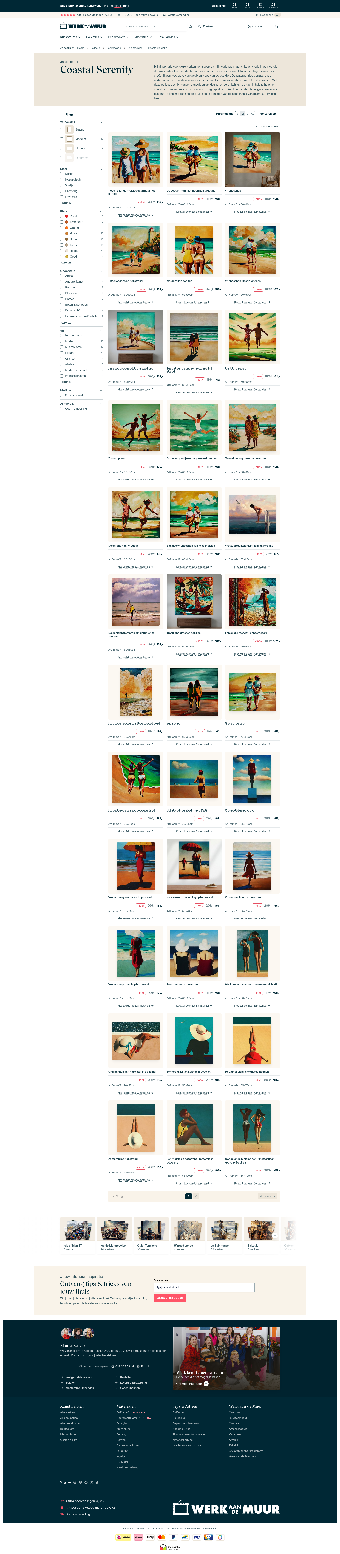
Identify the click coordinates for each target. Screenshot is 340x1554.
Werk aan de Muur (245, 1406)
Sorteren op (268, 113)
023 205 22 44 (124, 1366)
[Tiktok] (97, 1482)
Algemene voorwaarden (136, 1528)
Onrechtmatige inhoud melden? (183, 1528)
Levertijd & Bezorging (133, 1382)
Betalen (70, 1382)
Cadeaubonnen (130, 1388)
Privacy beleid (209, 1528)
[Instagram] (75, 1482)
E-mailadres (161, 1280)
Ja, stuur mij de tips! (170, 1297)
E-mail (145, 1366)
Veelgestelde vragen (79, 1377)
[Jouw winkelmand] (276, 26)
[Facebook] (86, 1482)
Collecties (92, 37)
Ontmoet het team (189, 1384)
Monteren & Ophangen (80, 1388)
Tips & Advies (166, 37)
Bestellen (126, 1377)
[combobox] (155, 26)
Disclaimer (157, 1528)
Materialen (141, 37)
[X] (92, 1482)
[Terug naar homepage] (83, 25)
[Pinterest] (81, 1482)
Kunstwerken (68, 37)
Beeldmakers (116, 37)
